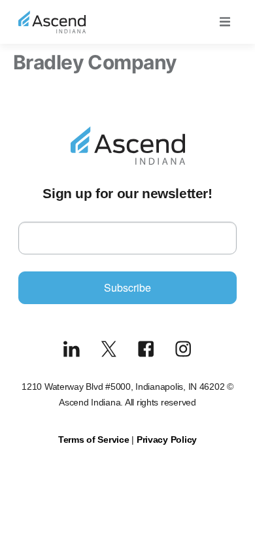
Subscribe (127, 287)
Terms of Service (93, 439)
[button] (225, 22)
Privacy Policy (167, 439)
